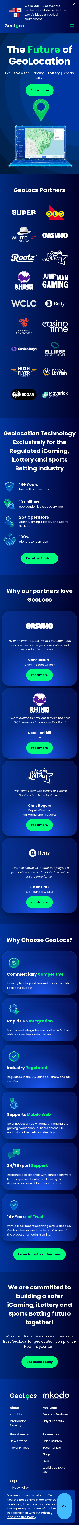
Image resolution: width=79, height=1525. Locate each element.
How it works (18, 1441)
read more (39, 675)
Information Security (18, 1423)
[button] (72, 26)
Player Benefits (53, 1421)
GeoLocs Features (55, 1414)
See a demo (39, 90)
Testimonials (52, 1448)
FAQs (46, 1461)
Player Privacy (19, 1448)
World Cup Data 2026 (54, 1470)
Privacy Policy (19, 1487)
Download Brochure (39, 558)
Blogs (46, 1454)
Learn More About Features (39, 1254)
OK (64, 1506)
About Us (16, 1414)
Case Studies (52, 1441)
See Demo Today (39, 1362)
